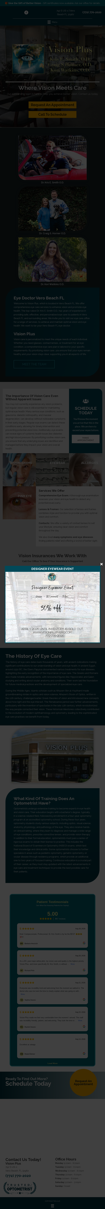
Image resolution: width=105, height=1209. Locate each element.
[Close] (101, 564)
